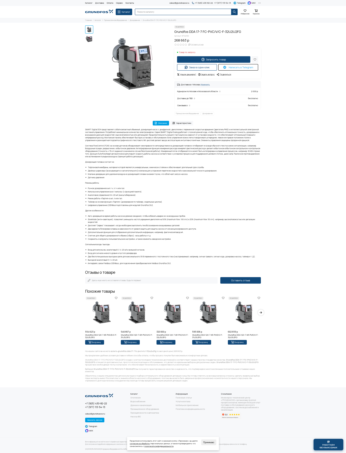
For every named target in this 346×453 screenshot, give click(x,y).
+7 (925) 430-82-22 (204, 3)
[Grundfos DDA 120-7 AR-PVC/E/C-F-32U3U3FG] (101, 312)
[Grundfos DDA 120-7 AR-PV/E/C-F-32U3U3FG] (244, 312)
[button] (96, 64)
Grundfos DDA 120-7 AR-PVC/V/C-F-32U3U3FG (172, 336)
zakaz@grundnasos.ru (179, 3)
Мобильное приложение (187, 405)
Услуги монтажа (183, 401)
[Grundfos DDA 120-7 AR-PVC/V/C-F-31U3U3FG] (137, 312)
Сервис (119, 3)
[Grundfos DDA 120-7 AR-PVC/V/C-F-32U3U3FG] (173, 312)
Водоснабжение (137, 401)
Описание (162, 123)
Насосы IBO (135, 416)
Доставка (99, 3)
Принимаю (208, 442)
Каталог (88, 3)
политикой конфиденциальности (159, 446)
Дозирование (135, 20)
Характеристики (183, 123)
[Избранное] (255, 59)
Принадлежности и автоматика (144, 413)
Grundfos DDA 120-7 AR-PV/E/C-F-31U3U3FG (207, 336)
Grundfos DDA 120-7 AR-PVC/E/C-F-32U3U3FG (101, 336)
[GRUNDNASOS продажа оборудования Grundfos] (99, 12)
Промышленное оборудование (115, 20)
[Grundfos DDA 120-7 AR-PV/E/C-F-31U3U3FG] (208, 312)
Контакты (130, 3)
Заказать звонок (94, 420)
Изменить (205, 85)
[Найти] (234, 12)
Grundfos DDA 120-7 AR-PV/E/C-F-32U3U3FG (243, 336)
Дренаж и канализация (141, 405)
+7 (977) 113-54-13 (222, 3)
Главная (88, 20)
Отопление (135, 397)
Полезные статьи (184, 397)
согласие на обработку (140, 443)
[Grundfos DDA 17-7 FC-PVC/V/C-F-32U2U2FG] (133, 63)
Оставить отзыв (240, 280)
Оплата (110, 3)
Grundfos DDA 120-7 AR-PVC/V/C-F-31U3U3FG (137, 336)
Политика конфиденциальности (190, 409)
